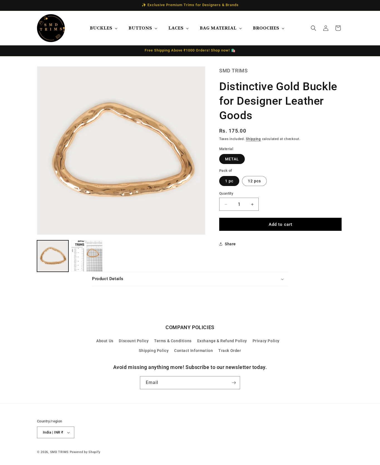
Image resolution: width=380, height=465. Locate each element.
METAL (232, 159)
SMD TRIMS (59, 452)
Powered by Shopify (85, 452)
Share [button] (230, 244)
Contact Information (193, 350)
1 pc (229, 181)
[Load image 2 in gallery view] (87, 256)
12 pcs (254, 181)
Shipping (253, 139)
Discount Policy (134, 341)
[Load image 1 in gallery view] (52, 256)
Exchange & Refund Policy (222, 341)
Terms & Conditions (173, 341)
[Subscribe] (234, 382)
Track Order (229, 350)
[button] (313, 28)
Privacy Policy (266, 341)
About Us (104, 341)
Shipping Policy (154, 350)
